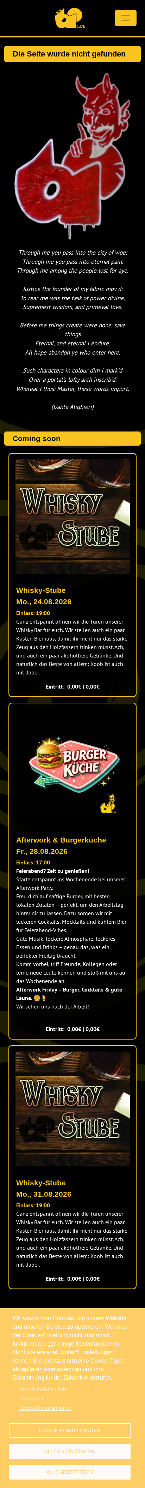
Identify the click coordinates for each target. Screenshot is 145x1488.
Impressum (31, 1398)
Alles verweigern (69, 1450)
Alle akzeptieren (69, 1471)
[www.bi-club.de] (69, 18)
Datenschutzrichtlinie (43, 1388)
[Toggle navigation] (126, 18)
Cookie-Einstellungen (69, 1430)
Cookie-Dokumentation (45, 1407)
